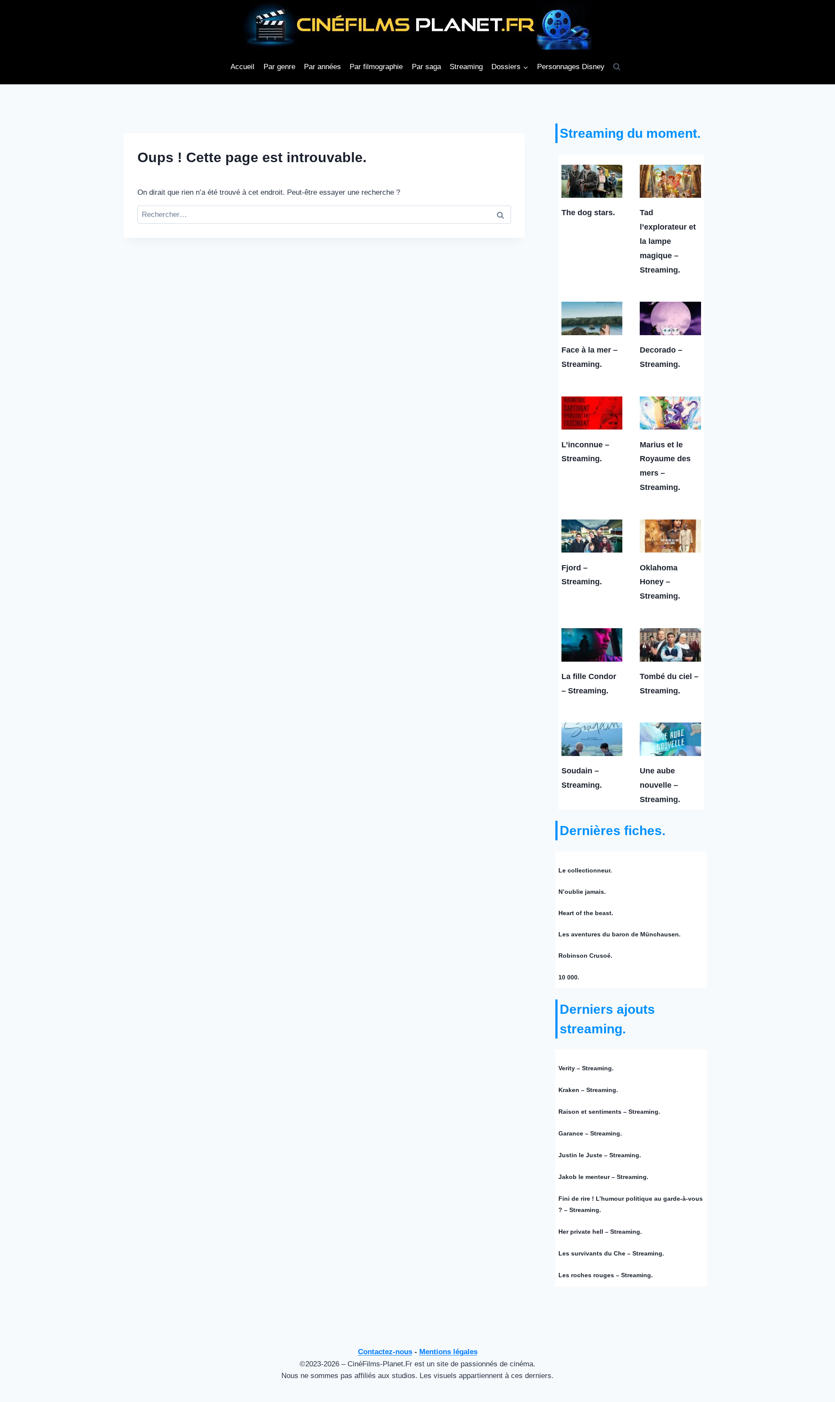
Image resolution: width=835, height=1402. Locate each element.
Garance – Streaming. (590, 1133)
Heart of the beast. (585, 912)
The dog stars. (588, 212)
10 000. (568, 977)
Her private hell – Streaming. (600, 1231)
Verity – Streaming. (586, 1068)
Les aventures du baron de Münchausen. (619, 934)
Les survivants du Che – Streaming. (611, 1253)
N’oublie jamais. (582, 891)
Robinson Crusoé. (585, 955)
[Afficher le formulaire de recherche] (617, 67)
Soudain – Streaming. (581, 777)
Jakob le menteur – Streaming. (603, 1176)
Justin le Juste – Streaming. (599, 1155)
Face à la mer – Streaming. (589, 357)
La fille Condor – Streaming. (588, 683)
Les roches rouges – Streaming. (605, 1275)
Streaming (466, 67)
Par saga (426, 67)
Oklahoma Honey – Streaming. (660, 582)
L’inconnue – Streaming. (585, 451)
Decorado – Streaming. (661, 357)
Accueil (242, 67)
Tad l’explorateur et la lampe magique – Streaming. (668, 241)
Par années (322, 67)
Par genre (279, 67)
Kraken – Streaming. (588, 1089)
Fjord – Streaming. (581, 574)
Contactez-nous (385, 1352)
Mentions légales (448, 1352)
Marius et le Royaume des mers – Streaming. (665, 466)
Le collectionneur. (585, 870)
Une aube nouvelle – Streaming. (660, 785)
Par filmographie (376, 67)
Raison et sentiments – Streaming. (609, 1111)
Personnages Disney (571, 67)
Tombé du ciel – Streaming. (669, 683)
